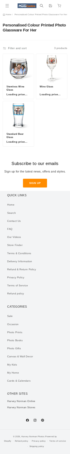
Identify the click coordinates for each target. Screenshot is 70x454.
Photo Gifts (14, 348)
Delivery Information (19, 261)
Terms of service (57, 441)
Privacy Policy (15, 277)
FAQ (10, 229)
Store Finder (15, 245)
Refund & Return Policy (21, 269)
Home (8, 14)
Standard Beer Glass (15, 136)
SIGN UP (35, 183)
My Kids (12, 364)
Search (11, 212)
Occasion (13, 324)
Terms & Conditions (19, 253)
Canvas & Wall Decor (20, 356)
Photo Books (15, 340)
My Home (13, 372)
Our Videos (14, 237)
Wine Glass (46, 86)
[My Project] (50, 6)
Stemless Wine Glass (15, 88)
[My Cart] (59, 6)
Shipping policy (36, 446)
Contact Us (14, 220)
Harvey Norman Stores (21, 407)
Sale (10, 316)
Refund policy (15, 293)
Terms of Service (17, 285)
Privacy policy (39, 441)
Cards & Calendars (19, 380)
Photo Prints (14, 332)
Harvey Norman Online (21, 401)
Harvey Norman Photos (33, 436)
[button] (7, 6)
